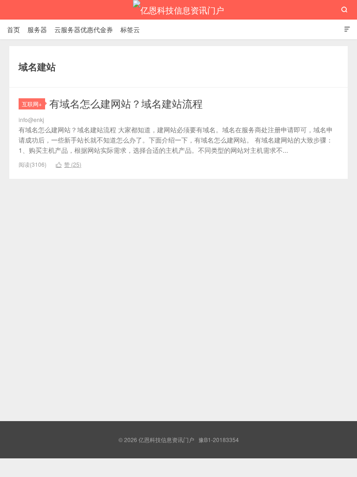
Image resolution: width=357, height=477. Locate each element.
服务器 (37, 29)
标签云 (130, 29)
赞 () (68, 164)
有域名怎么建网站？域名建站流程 (126, 103)
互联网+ (32, 104)
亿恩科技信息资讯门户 (178, 10)
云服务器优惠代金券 (83, 29)
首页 (13, 29)
